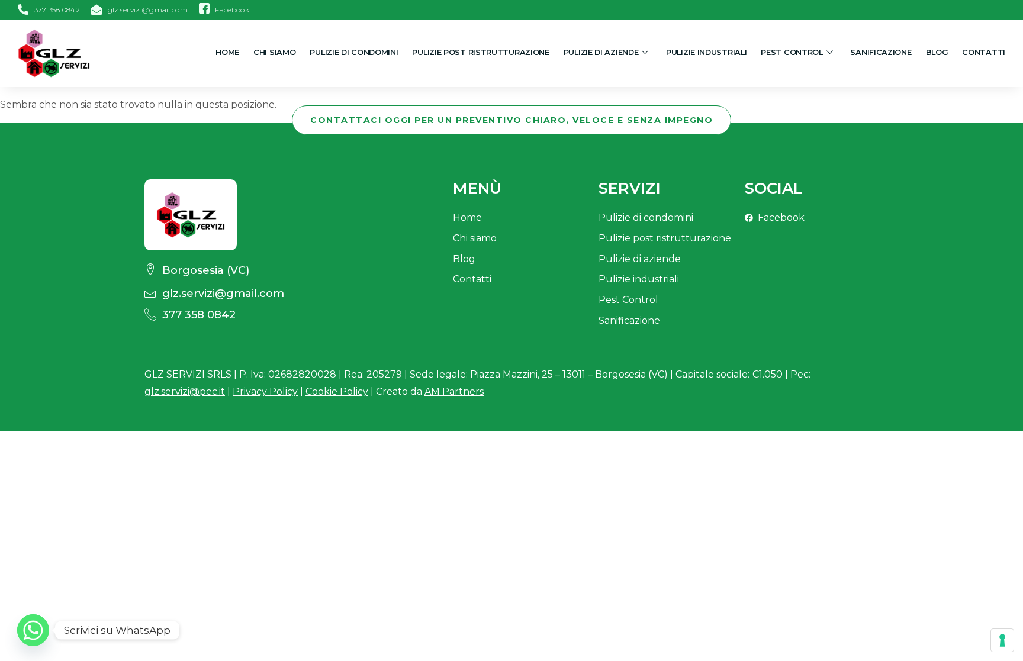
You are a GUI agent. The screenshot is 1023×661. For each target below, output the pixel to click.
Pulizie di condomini (354, 52)
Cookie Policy (336, 391)
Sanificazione (880, 52)
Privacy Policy (265, 391)
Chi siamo (274, 52)
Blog (937, 52)
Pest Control (791, 52)
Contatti (983, 52)
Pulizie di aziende (601, 52)
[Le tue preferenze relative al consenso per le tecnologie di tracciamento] (1002, 640)
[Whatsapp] (33, 630)
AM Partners (454, 391)
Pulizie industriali (706, 52)
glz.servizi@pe (184, 391)
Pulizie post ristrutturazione (480, 52)
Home (227, 52)
